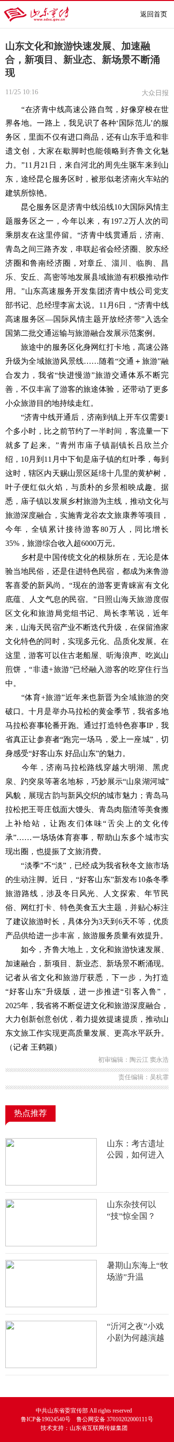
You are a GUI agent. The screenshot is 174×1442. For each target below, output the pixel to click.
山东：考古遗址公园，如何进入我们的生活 (135, 1155)
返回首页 (153, 14)
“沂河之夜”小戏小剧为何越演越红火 (135, 1338)
